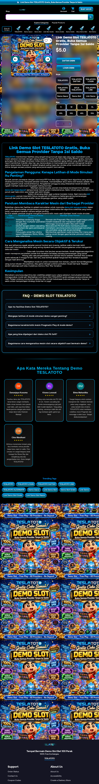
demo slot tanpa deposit (15, 190)
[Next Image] (47, 59)
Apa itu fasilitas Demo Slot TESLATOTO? (28, 306)
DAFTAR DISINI (68, 61)
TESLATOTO (10, 157)
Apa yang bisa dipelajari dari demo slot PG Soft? (32, 334)
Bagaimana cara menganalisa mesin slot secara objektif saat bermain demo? (47, 343)
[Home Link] (22, 10)
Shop (8, 11)
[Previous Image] (15, 59)
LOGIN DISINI (68, 68)
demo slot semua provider (76, 207)
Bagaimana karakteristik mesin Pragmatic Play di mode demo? (40, 325)
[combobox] (47, 17)
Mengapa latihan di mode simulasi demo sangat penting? (37, 316)
